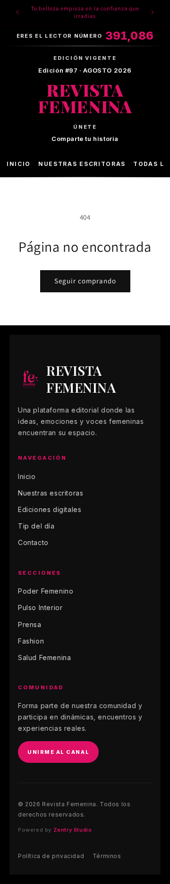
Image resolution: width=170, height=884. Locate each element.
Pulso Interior (40, 607)
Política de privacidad (51, 855)
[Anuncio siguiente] (152, 12)
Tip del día (36, 526)
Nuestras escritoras (82, 163)
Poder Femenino (45, 591)
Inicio (19, 163)
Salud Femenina (44, 657)
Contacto (33, 542)
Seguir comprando (85, 280)
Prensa (30, 624)
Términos (107, 855)
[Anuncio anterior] (17, 12)
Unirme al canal (58, 752)
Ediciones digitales (49, 509)
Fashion (31, 641)
